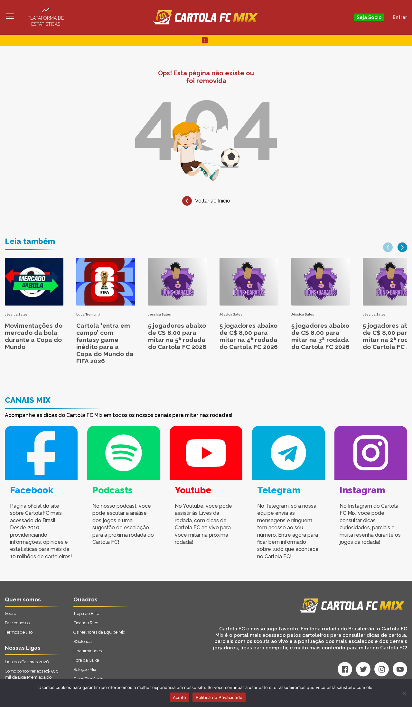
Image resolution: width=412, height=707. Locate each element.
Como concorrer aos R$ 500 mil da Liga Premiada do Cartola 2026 (32, 677)
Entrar (400, 17)
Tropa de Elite (86, 613)
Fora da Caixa (86, 660)
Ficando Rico (85, 622)
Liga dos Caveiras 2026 (27, 661)
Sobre (10, 613)
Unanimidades (87, 650)
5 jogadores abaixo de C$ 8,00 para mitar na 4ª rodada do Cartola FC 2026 (249, 336)
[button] (388, 247)
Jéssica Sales (16, 314)
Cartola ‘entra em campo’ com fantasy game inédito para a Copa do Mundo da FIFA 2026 (105, 343)
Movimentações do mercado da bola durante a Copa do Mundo (33, 336)
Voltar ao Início (212, 201)
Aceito (179, 697)
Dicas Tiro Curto (88, 678)
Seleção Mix (84, 669)
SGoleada (82, 641)
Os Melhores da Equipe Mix (99, 632)
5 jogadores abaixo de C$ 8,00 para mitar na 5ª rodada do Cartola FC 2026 (177, 336)
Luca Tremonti (88, 314)
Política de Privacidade (219, 697)
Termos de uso (19, 632)
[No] (404, 693)
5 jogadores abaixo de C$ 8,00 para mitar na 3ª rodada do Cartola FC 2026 (320, 336)
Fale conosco (17, 622)
